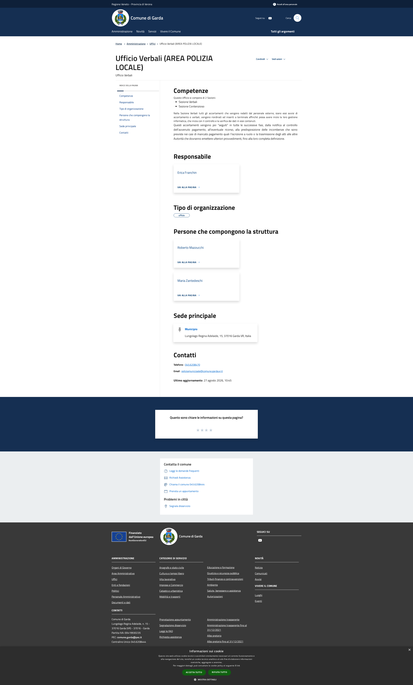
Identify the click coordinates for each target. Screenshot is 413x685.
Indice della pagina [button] (128, 85)
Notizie (259, 568)
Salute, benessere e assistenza (224, 591)
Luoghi (258, 595)
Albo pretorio (214, 636)
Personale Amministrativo (126, 597)
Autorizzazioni (215, 596)
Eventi (258, 601)
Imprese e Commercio (171, 585)
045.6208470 (192, 365)
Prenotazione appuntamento (175, 619)
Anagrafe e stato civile (171, 568)
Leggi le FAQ (166, 631)
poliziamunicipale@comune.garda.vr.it (202, 371)
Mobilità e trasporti (169, 597)
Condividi (260, 59)
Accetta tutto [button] (194, 672)
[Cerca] (297, 18)
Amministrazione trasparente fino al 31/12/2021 (227, 627)
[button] (206, 679)
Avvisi (258, 579)
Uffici (153, 44)
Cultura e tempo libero (171, 573)
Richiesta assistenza (170, 637)
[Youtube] (269, 18)
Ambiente (212, 585)
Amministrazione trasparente (223, 619)
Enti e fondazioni (121, 585)
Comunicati (261, 573)
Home (119, 44)
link (238, 665)
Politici (115, 591)
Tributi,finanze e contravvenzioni (225, 579)
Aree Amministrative (123, 573)
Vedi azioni (277, 59)
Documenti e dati (121, 602)
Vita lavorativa (167, 579)
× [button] (409, 650)
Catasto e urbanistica (171, 591)
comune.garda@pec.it (129, 637)
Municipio (191, 329)
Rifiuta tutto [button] (219, 672)
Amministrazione (136, 44)
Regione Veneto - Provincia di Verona (132, 4)
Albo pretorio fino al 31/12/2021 (225, 641)
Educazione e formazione (220, 567)
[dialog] (206, 665)
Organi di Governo (121, 568)
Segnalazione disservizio (172, 625)
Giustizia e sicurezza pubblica (223, 573)
